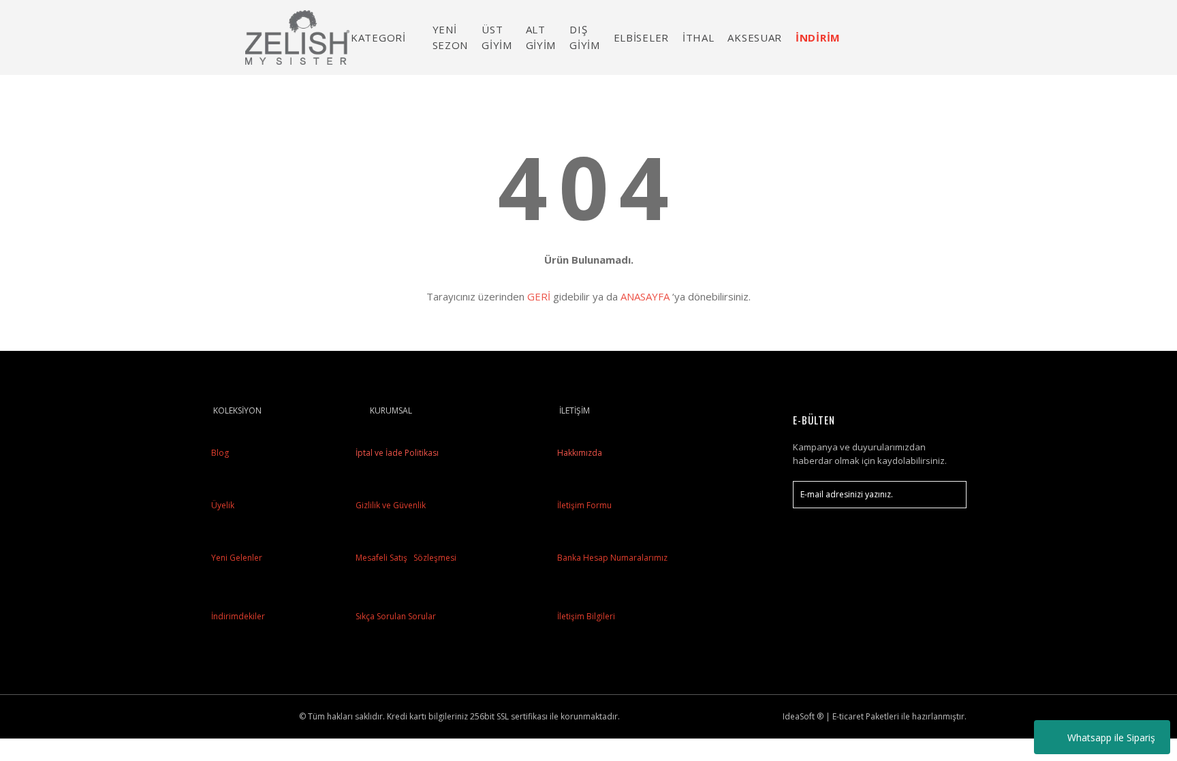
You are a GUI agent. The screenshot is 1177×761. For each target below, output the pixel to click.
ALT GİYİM (541, 37)
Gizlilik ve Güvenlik (390, 505)
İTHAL (698, 37)
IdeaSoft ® (803, 716)
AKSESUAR (754, 37)
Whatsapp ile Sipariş (1111, 737)
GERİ (538, 296)
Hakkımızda (579, 453)
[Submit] (949, 494)
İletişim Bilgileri (586, 616)
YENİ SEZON (451, 37)
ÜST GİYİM (497, 37)
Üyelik (222, 505)
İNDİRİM (818, 37)
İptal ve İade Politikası (396, 453)
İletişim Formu (584, 505)
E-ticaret (848, 716)
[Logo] (297, 37)
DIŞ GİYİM (584, 37)
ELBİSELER (641, 37)
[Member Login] (912, 37)
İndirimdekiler (238, 616)
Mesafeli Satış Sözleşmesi (405, 557)
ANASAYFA (645, 296)
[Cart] (950, 37)
